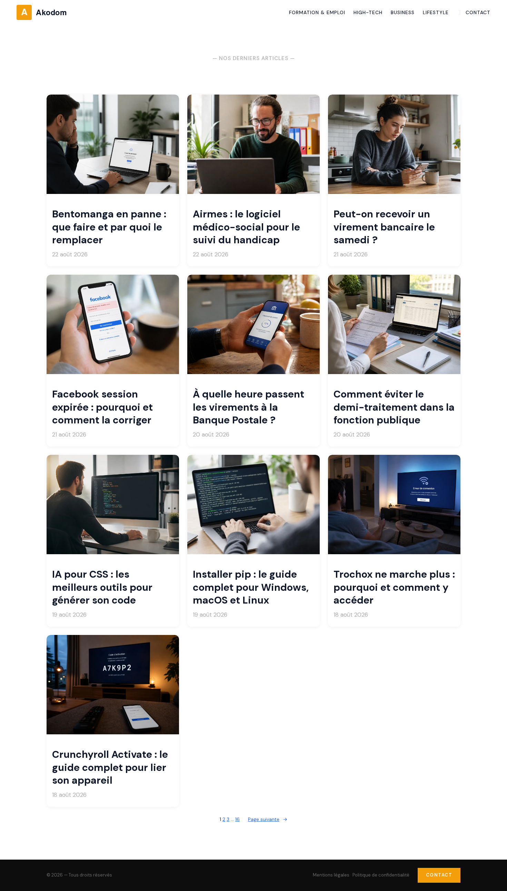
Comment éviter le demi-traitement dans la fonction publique (394, 407)
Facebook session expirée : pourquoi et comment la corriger (102, 407)
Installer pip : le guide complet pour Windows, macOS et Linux (251, 587)
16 (237, 819)
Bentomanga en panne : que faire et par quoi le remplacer (109, 227)
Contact (439, 875)
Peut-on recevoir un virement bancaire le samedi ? (384, 227)
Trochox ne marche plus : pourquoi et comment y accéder (394, 587)
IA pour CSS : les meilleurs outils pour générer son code (102, 587)
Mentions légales (331, 875)
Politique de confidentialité (380, 875)
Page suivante (267, 819)
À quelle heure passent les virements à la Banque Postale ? (248, 407)
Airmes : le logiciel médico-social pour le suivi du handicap (246, 227)
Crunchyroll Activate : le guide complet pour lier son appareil (110, 767)
